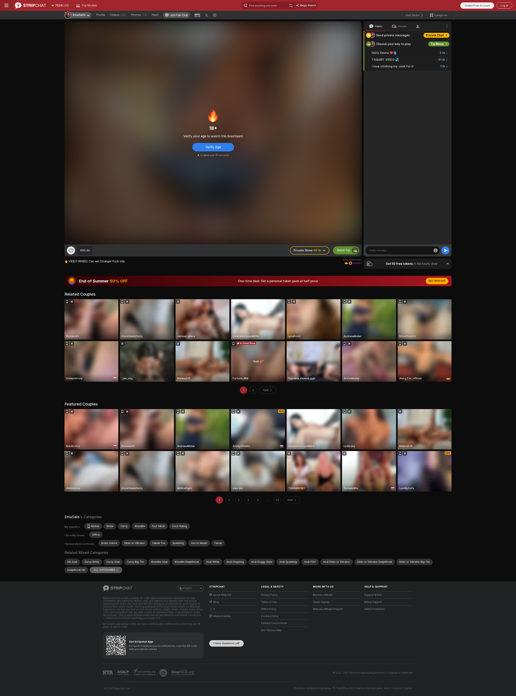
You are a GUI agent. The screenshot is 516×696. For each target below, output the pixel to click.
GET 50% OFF (437, 280)
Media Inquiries (222, 616)
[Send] (445, 250)
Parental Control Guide (274, 623)
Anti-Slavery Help (271, 630)
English (187, 588)
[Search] (291, 5)
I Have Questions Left (226, 643)
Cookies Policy (270, 616)
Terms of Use (269, 602)
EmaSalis (72, 517)
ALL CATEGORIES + (106, 569)
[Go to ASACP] (123, 673)
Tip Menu (437, 44)
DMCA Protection (374, 609)
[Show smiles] (435, 250)
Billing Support (373, 602)
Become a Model (323, 595)
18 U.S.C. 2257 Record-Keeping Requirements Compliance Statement (372, 672)
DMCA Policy (268, 609)
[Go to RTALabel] (108, 672)
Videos (118, 15)
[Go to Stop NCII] (183, 672)
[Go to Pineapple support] (163, 673)
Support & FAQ (373, 595)
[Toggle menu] (6, 5)
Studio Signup (321, 602)
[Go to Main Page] (30, 5)
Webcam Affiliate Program (328, 609)
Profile (100, 15)
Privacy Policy (269, 595)
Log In (504, 5)
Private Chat (435, 35)
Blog (216, 602)
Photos (139, 15)
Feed (155, 15)
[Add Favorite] (71, 250)
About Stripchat (222, 595)
